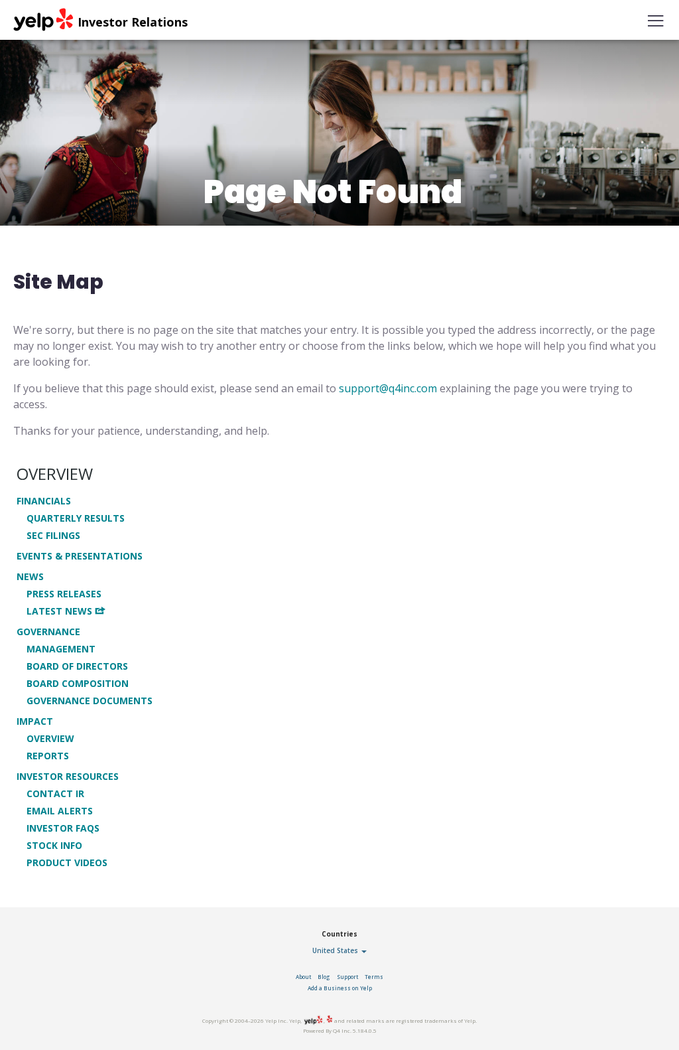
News (30, 576)
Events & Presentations (80, 556)
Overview (55, 474)
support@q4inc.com (388, 388)
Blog (324, 976)
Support (347, 976)
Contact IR (55, 793)
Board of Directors (77, 666)
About (303, 976)
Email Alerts (60, 811)
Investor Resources (68, 776)
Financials (44, 501)
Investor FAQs (63, 828)
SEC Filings (53, 535)
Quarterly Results (76, 518)
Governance (48, 632)
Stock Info (54, 845)
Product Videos (67, 862)
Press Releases (64, 594)
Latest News (59, 611)
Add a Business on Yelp (340, 988)
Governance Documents (90, 701)
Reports (48, 756)
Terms (374, 976)
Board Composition (78, 683)
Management (61, 649)
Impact (35, 721)
